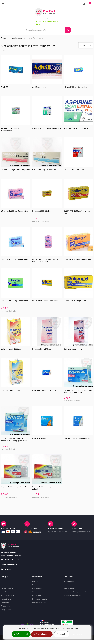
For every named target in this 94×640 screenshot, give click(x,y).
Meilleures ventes (39, 602)
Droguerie (5, 602)
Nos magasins (37, 588)
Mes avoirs (68, 585)
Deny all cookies (42, 634)
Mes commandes (70, 581)
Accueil (3, 38)
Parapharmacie (7, 588)
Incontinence (6, 592)
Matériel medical (7, 595)
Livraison (35, 585)
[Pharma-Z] (47, 12)
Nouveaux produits (39, 599)
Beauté (3, 581)
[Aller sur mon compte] (84, 3)
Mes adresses (69, 588)
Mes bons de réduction (72, 595)
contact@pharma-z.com (10, 564)
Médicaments (6, 585)
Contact (35, 592)
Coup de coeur (6, 610)
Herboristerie (6, 599)
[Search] (68, 30)
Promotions (5, 606)
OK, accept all (22, 634)
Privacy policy (76, 634)
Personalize (61, 634)
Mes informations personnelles (75, 592)
